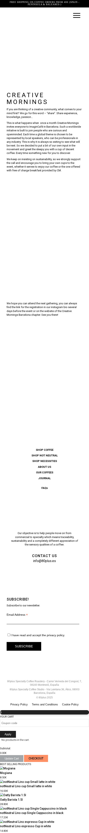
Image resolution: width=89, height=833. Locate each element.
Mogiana (6, 773)
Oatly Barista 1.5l (11, 799)
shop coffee (44, 449)
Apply (8, 734)
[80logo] (37, 15)
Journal (44, 478)
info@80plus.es (44, 561)
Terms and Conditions (45, 704)
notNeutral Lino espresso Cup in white (25, 826)
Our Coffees (44, 472)
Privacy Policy (19, 704)
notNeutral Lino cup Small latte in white (26, 786)
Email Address (17, 615)
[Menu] (74, 15)
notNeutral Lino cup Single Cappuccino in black (31, 813)
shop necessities (44, 461)
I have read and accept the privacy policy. (38, 635)
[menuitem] (74, 15)
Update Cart (12, 758)
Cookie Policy (70, 704)
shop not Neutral (44, 455)
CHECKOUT (36, 758)
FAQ (44, 488)
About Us (44, 466)
